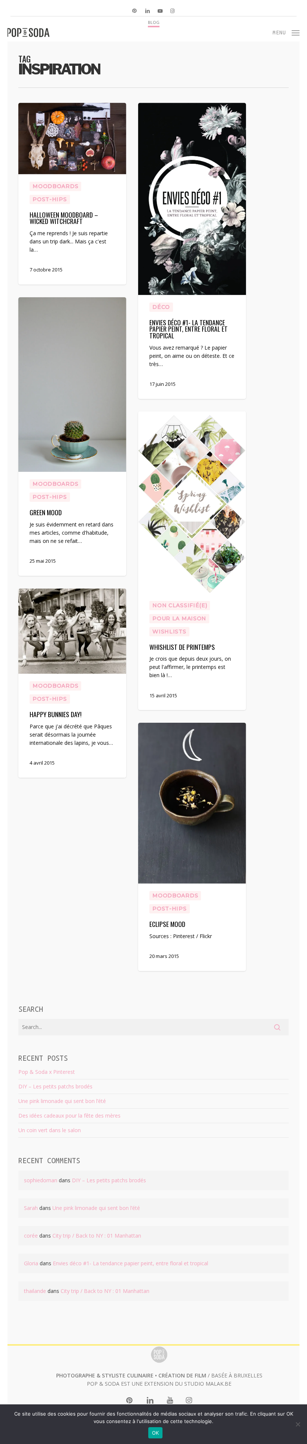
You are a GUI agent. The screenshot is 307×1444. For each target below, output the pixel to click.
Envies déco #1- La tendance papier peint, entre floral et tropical (130, 1263)
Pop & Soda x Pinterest (46, 1071)
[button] (286, 31)
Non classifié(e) (179, 605)
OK (155, 1433)
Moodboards (55, 186)
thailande (35, 1290)
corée (31, 1235)
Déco (161, 307)
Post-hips (50, 199)
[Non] (297, 1424)
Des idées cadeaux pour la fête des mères (69, 1115)
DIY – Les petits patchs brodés (55, 1086)
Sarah (31, 1207)
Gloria (31, 1263)
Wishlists (169, 631)
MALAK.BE (218, 1383)
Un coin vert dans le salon (49, 1130)
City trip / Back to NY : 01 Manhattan (96, 1235)
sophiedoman (40, 1180)
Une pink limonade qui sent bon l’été (62, 1100)
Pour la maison (179, 618)
